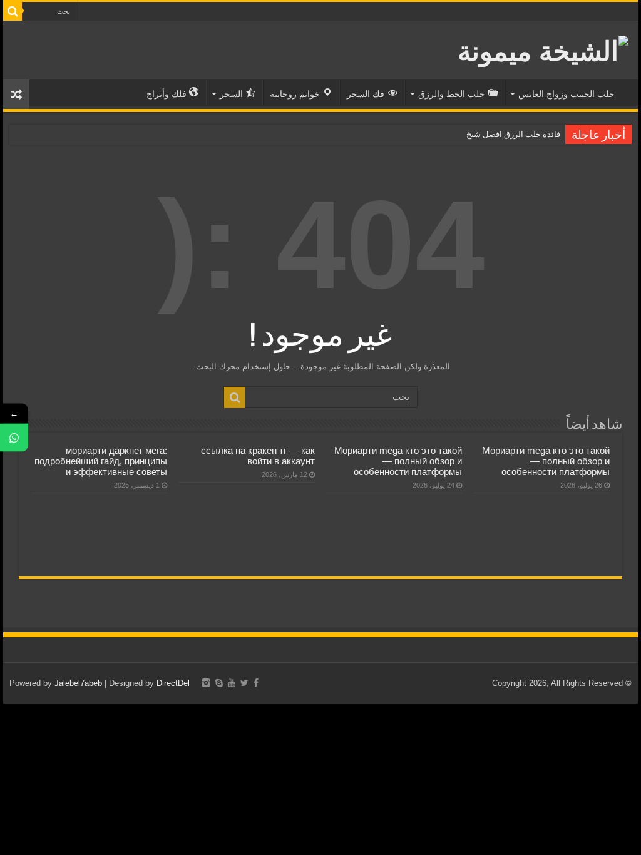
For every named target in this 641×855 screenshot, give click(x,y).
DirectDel (173, 683)
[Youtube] (232, 682)
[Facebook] (256, 682)
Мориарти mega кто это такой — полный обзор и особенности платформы (546, 461)
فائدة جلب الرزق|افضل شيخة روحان (499, 134)
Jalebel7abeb (78, 683)
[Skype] (219, 682)
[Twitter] (244, 682)
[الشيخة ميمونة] (543, 49)
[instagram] (206, 682)
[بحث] (12, 11)
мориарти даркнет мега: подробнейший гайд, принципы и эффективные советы (100, 461)
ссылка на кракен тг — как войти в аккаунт (258, 455)
